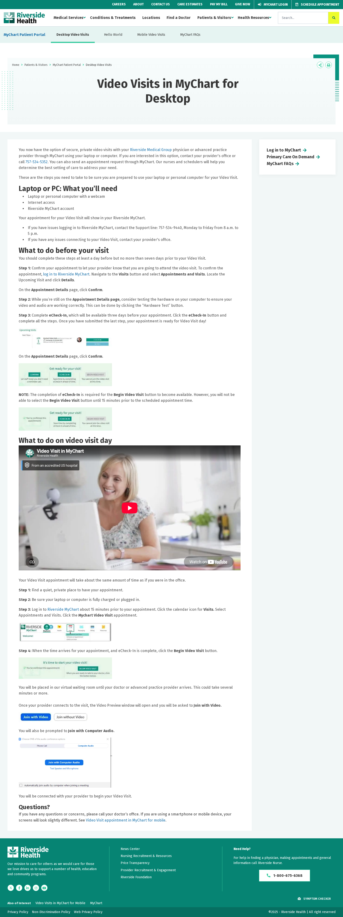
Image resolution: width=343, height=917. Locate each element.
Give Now (242, 4)
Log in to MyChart (284, 150)
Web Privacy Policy (88, 912)
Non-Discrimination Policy (51, 912)
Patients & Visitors (214, 17)
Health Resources (253, 17)
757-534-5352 (36, 162)
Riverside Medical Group (151, 150)
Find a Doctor (179, 17)
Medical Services (68, 17)
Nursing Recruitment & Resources (146, 856)
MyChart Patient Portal (24, 34)
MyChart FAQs (190, 35)
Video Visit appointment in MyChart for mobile (125, 820)
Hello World (113, 35)
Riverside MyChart (63, 609)
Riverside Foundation (136, 877)
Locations (151, 17)
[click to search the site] (333, 18)
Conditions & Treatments (113, 17)
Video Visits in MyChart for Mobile (60, 903)
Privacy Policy (17, 912)
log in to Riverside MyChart (66, 274)
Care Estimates (190, 4)
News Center (130, 849)
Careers (119, 4)
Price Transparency (135, 863)
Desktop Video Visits (72, 35)
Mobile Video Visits (151, 35)
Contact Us (160, 4)
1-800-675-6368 (287, 875)
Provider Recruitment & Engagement (148, 870)
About (138, 4)
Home (15, 65)
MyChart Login (275, 5)
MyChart (96, 903)
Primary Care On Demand (290, 156)
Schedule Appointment (319, 5)
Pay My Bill (219, 4)
